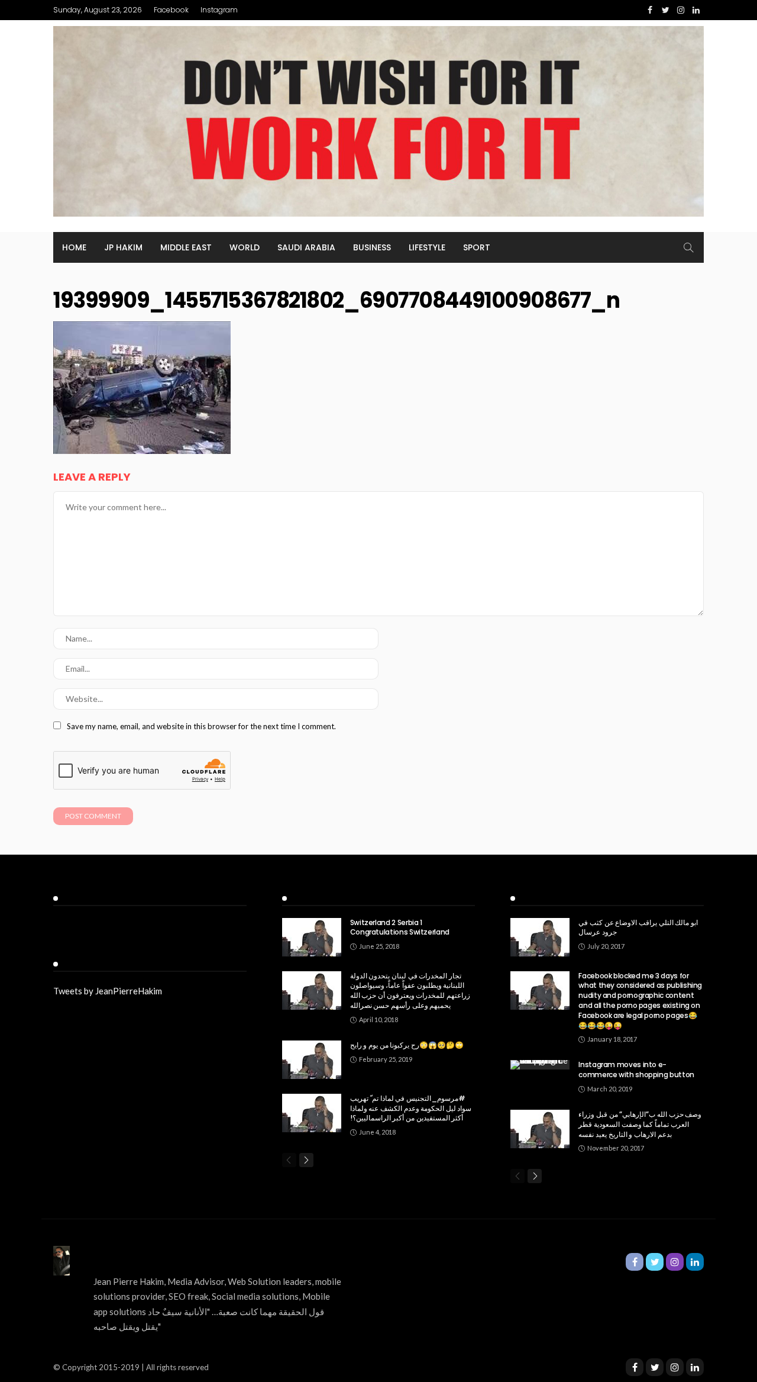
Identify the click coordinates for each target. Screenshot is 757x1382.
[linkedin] (695, 1367)
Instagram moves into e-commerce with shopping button (636, 1069)
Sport (476, 247)
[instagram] (675, 1367)
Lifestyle (427, 247)
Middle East (186, 247)
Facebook (171, 10)
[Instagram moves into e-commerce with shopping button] (540, 1064)
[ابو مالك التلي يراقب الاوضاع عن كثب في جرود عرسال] (540, 937)
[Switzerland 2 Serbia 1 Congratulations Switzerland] (311, 937)
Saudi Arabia (306, 247)
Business (372, 247)
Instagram (219, 10)
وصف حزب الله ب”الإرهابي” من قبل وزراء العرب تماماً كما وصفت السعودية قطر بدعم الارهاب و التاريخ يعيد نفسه (639, 1124)
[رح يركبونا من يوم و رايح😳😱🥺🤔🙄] (311, 1059)
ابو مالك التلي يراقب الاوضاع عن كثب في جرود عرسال (637, 927)
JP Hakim (123, 247)
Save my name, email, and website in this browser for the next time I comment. (201, 726)
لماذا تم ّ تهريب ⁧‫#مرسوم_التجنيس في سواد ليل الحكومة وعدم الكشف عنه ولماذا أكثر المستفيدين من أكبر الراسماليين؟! (411, 1108)
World (244, 247)
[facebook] (634, 1367)
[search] (688, 247)
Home (74, 247)
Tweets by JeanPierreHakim (107, 990)
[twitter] (655, 1367)
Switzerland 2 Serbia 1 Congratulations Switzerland (399, 927)
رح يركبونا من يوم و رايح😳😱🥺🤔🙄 (407, 1045)
